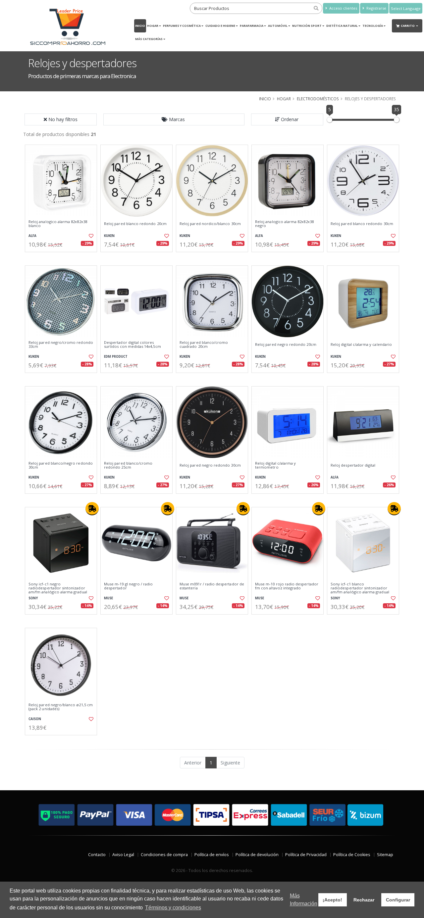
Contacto (97, 854)
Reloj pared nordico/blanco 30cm (210, 224)
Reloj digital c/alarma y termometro (275, 465)
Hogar (152, 25)
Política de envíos (211, 854)
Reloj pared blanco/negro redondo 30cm (60, 465)
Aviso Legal (123, 854)
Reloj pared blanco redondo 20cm (135, 224)
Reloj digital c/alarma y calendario (361, 344)
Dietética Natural (342, 25)
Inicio (140, 25)
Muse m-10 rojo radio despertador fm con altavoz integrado (286, 586)
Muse (108, 598)
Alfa (32, 236)
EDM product (116, 356)
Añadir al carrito (63, 257)
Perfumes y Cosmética (182, 25)
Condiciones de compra (164, 854)
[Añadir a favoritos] (90, 236)
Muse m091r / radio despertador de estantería (212, 586)
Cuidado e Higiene (220, 25)
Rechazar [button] (363, 899)
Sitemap (385, 854)
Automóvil (278, 25)
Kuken (109, 236)
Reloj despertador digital (353, 465)
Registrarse (375, 8)
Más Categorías (149, 39)
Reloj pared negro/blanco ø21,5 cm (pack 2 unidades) (60, 707)
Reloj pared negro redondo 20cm (285, 344)
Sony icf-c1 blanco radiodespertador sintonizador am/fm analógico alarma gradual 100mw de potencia (360, 590)
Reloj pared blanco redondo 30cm (362, 224)
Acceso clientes (342, 8)
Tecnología (372, 25)
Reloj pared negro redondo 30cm (210, 465)
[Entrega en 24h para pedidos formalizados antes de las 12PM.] (92, 508)
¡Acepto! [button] (332, 899)
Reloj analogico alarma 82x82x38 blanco (57, 224)
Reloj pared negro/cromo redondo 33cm (60, 345)
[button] (173, 119)
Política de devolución (257, 854)
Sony (33, 598)
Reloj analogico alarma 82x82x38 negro (284, 224)
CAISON (34, 719)
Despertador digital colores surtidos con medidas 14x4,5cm (132, 345)
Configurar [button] (398, 899)
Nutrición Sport (307, 25)
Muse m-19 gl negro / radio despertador (128, 586)
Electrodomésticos (318, 98)
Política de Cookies (351, 854)
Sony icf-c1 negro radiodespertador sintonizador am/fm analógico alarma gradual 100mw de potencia (57, 590)
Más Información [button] (303, 899)
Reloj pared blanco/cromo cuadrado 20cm (204, 345)
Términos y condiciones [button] (173, 907)
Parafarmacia (251, 25)
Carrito (408, 25)
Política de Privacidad (306, 854)
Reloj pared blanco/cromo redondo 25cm (128, 465)
